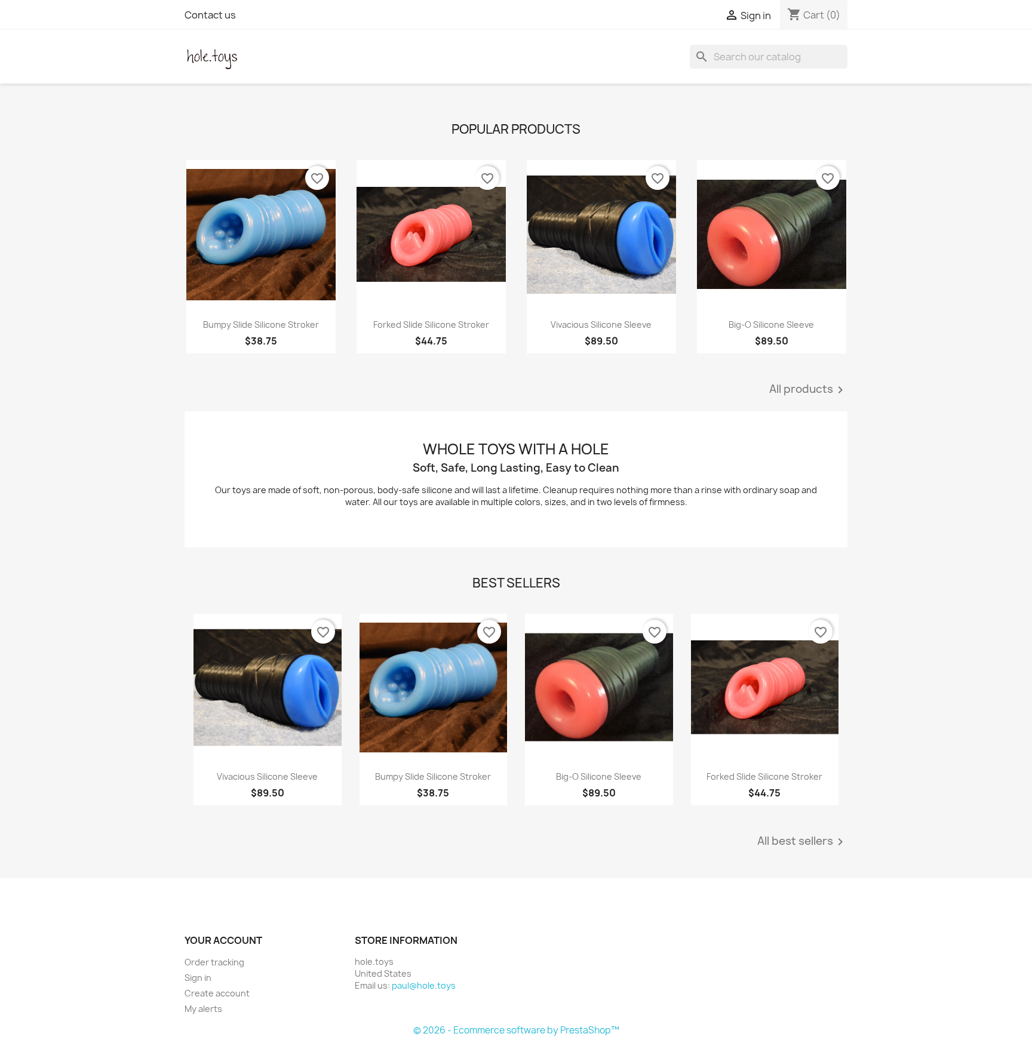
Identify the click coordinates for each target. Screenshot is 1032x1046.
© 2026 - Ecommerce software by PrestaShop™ (516, 1030)
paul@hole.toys (424, 985)
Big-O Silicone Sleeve (771, 324)
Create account (217, 993)
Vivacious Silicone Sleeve (601, 324)
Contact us (210, 14)
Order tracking (214, 962)
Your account (223, 940)
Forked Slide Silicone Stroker (431, 324)
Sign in (198, 977)
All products (808, 390)
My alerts (203, 1008)
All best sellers (802, 842)
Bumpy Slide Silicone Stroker (261, 324)
